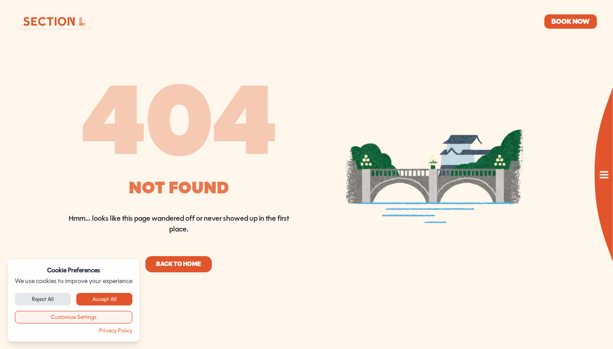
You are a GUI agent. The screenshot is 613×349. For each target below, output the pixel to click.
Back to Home (178, 264)
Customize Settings (73, 317)
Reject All (43, 299)
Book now (571, 21)
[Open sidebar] (604, 174)
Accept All (104, 299)
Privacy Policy (115, 330)
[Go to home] (54, 21)
